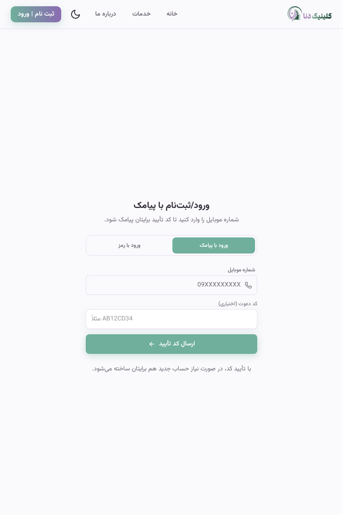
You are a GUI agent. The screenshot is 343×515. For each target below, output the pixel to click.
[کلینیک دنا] (303, 14)
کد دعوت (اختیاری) (237, 303)
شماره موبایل (241, 270)
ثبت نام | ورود (36, 14)
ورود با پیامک (214, 245)
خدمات (141, 14)
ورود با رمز (129, 245)
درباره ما (105, 14)
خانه (172, 14)
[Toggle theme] (75, 14)
